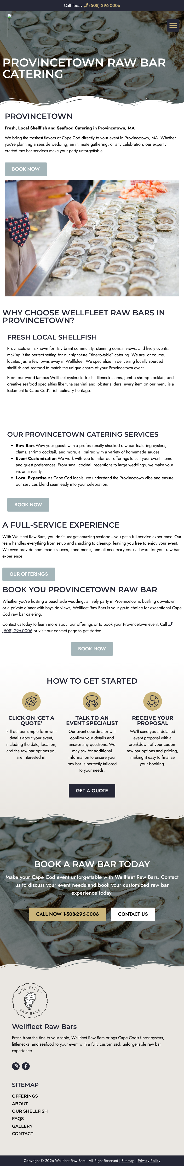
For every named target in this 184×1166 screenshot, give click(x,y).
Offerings (25, 1096)
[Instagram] (16, 1066)
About (20, 1103)
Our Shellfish (30, 1111)
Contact (22, 1133)
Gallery (22, 1126)
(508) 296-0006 (104, 5)
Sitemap (127, 1160)
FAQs (18, 1118)
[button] (173, 25)
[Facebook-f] (25, 1066)
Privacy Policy (149, 1160)
